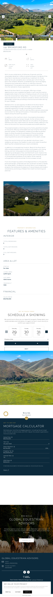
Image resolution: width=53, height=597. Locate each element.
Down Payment (8, 446)
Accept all (27, 591)
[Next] (46, 331)
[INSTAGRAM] (28, 572)
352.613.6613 (8, 567)
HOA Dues (6, 460)
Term (5, 442)
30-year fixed (7, 443)
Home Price (7, 437)
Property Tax (7, 451)
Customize (17, 591)
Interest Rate (7, 455)
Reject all (8, 591)
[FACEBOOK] (24, 572)
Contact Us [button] (26, 540)
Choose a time (8, 339)
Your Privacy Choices (26, 595)
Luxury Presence (37, 580)
